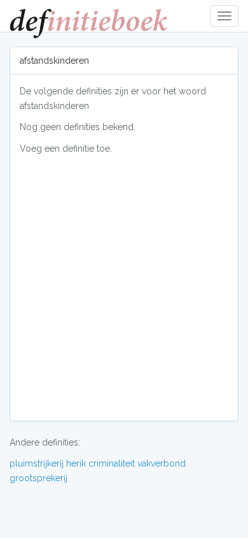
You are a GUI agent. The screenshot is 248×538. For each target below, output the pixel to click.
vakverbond (161, 463)
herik (76, 463)
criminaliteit (111, 463)
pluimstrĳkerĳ (37, 463)
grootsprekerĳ (38, 478)
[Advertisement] (124, 287)
